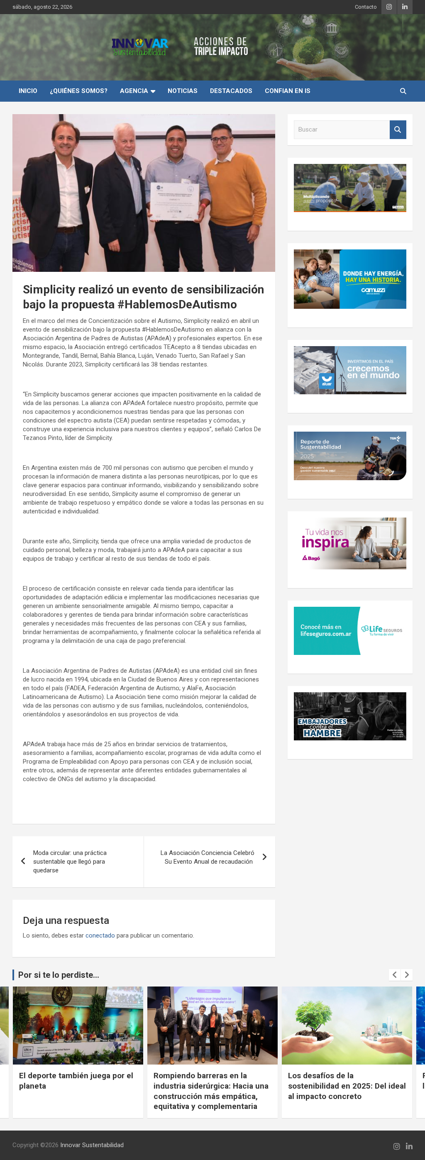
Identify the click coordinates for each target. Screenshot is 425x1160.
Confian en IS (287, 91)
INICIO (28, 91)
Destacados (231, 91)
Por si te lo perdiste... (58, 975)
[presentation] (395, 975)
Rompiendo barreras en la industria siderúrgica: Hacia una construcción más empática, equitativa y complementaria (211, 1091)
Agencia (134, 91)
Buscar (398, 129)
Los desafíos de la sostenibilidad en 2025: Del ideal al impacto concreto (347, 1086)
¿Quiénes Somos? (78, 91)
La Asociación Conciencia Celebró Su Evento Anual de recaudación (207, 857)
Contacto (366, 7)
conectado (100, 935)
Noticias (183, 91)
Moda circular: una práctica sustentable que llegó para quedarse (70, 861)
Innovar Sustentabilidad (92, 1145)
